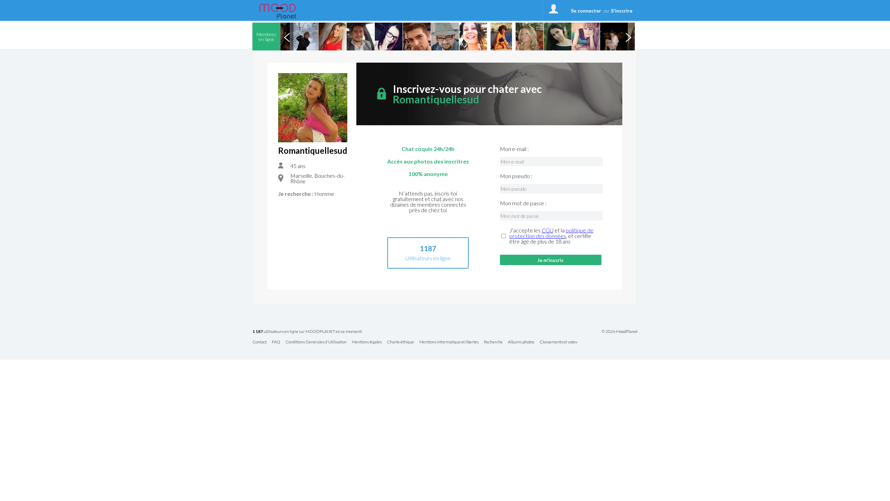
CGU (547, 230)
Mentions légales (367, 342)
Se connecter (586, 11)
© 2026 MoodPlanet (620, 331)
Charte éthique (400, 342)
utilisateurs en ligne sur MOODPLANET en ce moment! (307, 331)
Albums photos (521, 342)
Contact (259, 342)
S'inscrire (621, 11)
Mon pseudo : (516, 176)
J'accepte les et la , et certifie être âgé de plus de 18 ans (551, 236)
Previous (286, 36)
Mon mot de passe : (523, 203)
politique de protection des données (551, 233)
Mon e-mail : (514, 149)
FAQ (276, 342)
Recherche (493, 342)
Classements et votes (558, 342)
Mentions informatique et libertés (449, 342)
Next (628, 36)
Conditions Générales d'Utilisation (316, 342)
